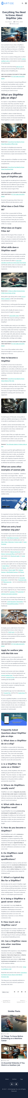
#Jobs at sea (5, 992)
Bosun (22, 572)
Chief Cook (11, 632)
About (7, 1079)
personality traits (14, 315)
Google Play (7, 693)
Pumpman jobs (22, 580)
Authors (14, 1079)
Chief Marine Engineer (12, 538)
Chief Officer (5, 566)
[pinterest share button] (25, 991)
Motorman (11, 542)
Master (4, 568)
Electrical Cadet (15, 556)
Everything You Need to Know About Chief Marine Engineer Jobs (14, 974)
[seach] (22, 3)
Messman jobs (7, 582)
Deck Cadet (12, 570)
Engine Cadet (18, 542)
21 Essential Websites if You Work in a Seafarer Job (13, 1064)
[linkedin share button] (21, 991)
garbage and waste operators (9, 594)
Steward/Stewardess (12, 603)
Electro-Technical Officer (8, 554)
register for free (10, 677)
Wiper (6, 542)
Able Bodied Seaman (12, 572)
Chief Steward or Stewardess (15, 601)
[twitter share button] (18, 991)
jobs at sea (19, 66)
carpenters (21, 592)
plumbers (12, 592)
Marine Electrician (15, 552)
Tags (21, 1079)
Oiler (2, 542)
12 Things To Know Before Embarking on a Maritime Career (12, 1038)
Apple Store (21, 693)
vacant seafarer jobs (6, 675)
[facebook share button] (14, 991)
